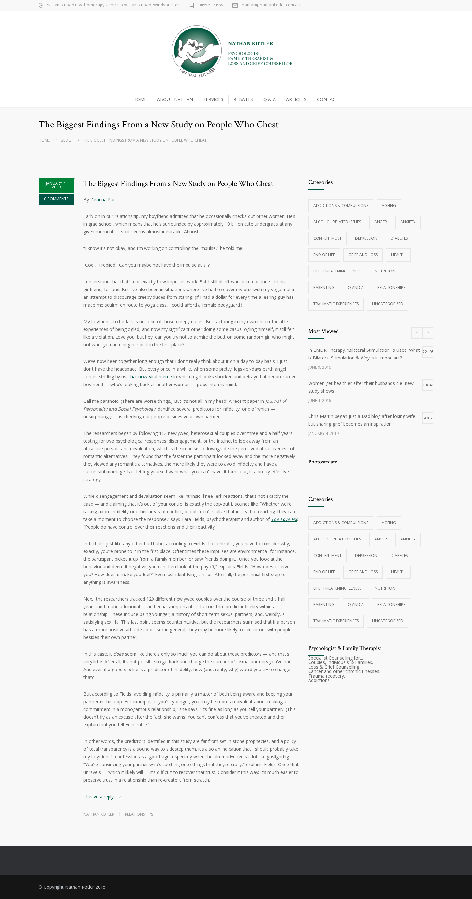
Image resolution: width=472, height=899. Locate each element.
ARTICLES (296, 99)
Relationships (139, 814)
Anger (380, 222)
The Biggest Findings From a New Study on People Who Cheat (178, 183)
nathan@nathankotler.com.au (271, 5)
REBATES (243, 99)
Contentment (327, 238)
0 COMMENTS (56, 199)
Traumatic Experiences (336, 304)
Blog (66, 140)
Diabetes (399, 238)
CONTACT (327, 99)
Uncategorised (387, 304)
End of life (324, 254)
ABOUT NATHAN (175, 99)
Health (398, 254)
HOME (140, 99)
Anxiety (407, 222)
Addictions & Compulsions (340, 205)
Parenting (323, 287)
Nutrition (385, 271)
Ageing (389, 205)
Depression (366, 238)
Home (44, 140)
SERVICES (213, 99)
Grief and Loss (363, 254)
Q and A (356, 287)
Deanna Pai (102, 199)
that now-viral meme (150, 377)
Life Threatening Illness (337, 271)
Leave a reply (100, 796)
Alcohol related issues (337, 222)
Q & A (269, 99)
